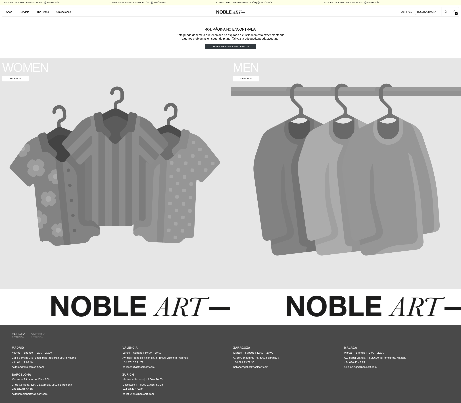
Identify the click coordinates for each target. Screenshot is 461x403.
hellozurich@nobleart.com (138, 394)
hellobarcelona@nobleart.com (30, 394)
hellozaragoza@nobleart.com (251, 367)
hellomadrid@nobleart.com (28, 367)
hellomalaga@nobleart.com (360, 367)
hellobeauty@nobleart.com (138, 367)
